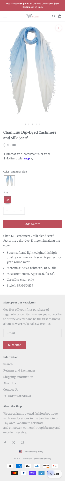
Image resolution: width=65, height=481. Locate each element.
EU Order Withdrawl (17, 396)
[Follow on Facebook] (5, 442)
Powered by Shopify (42, 459)
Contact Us (10, 389)
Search (8, 364)
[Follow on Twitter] (13, 442)
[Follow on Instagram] (22, 442)
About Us (9, 383)
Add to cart (32, 224)
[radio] (9, 181)
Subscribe (14, 345)
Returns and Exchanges (19, 370)
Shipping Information (18, 377)
